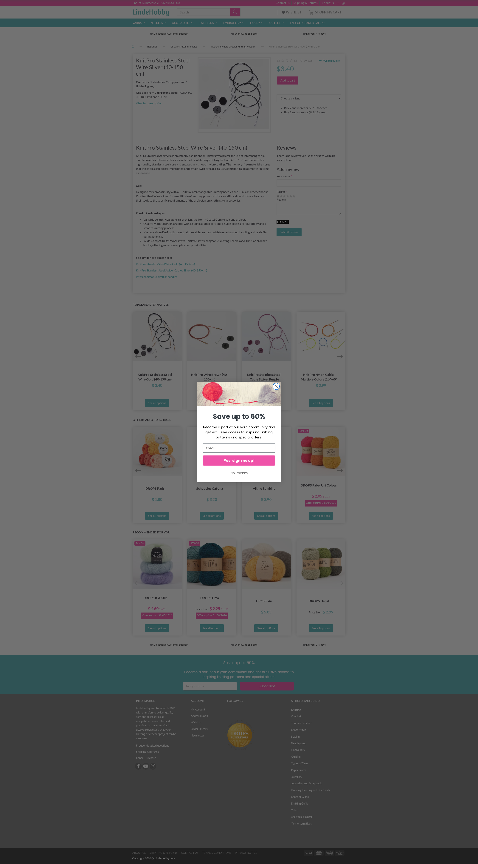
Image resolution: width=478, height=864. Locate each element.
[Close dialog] (276, 386)
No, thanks (239, 473)
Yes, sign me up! (239, 460)
